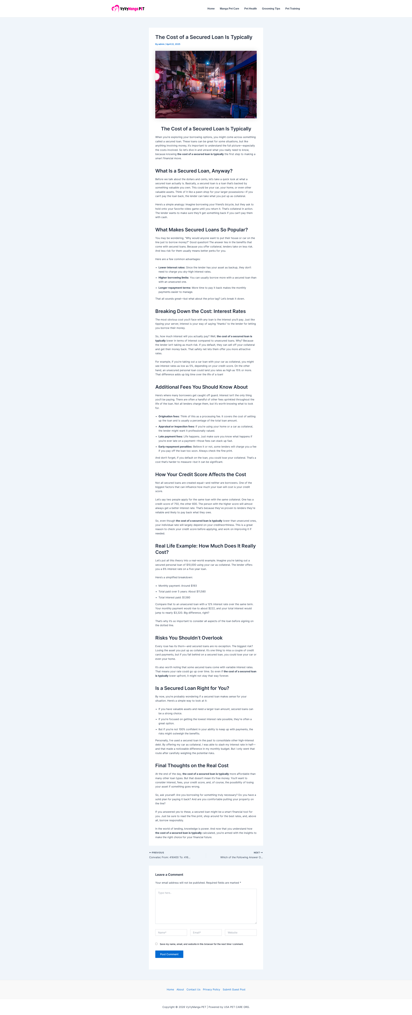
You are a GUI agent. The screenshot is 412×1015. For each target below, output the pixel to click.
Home (211, 8)
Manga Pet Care (229, 8)
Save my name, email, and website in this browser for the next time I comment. (201, 944)
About (180, 989)
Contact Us (193, 989)
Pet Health (250, 8)
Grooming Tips (271, 8)
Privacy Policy (211, 989)
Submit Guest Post (234, 989)
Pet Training (292, 8)
